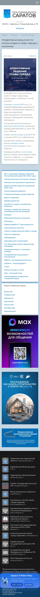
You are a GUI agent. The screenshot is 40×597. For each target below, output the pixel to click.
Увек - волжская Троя (13, 273)
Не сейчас (28, 585)
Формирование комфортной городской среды (16, 277)
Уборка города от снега (14, 270)
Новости (14, 35)
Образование (9, 238)
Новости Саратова (27, 35)
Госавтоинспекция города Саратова (19, 194)
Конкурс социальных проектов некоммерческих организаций (17, 210)
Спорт (6, 267)
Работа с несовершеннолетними (17, 260)
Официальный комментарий (16, 241)
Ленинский (8, 305)
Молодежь (8, 221)
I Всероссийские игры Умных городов (20, 179)
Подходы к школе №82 (14, 104)
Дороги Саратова (11, 198)
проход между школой (20, 135)
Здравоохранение (11, 201)
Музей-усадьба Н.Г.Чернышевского (19, 224)
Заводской (8, 298)
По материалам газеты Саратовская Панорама (19, 245)
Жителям (20, 28)
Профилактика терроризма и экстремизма (16, 256)
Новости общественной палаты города (20, 231)
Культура (7, 215)
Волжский (8, 292)
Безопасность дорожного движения (19, 182)
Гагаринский (9, 295)
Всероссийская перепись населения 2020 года (19, 187)
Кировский (8, 301)
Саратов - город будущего (15, 263)
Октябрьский (9, 308)
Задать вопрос (17, 585)
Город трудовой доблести (15, 191)
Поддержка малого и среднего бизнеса (17, 250)
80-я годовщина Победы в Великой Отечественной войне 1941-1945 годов (20, 175)
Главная (4, 35)
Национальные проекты (14, 228)
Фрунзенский (9, 311)
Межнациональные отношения (17, 218)
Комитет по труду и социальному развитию (17, 205)
